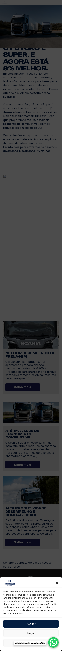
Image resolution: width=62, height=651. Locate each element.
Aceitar (31, 623)
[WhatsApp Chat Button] (53, 642)
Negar (31, 633)
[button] (57, 583)
